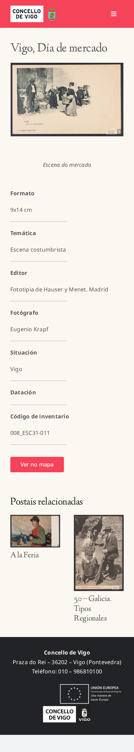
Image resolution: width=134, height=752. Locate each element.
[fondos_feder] (89, 685)
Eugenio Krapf (29, 329)
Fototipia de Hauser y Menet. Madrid (59, 289)
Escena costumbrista (38, 249)
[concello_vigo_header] (34, 8)
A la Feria (24, 555)
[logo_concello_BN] (67, 709)
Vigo (16, 369)
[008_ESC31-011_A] (67, 99)
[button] (15, 571)
